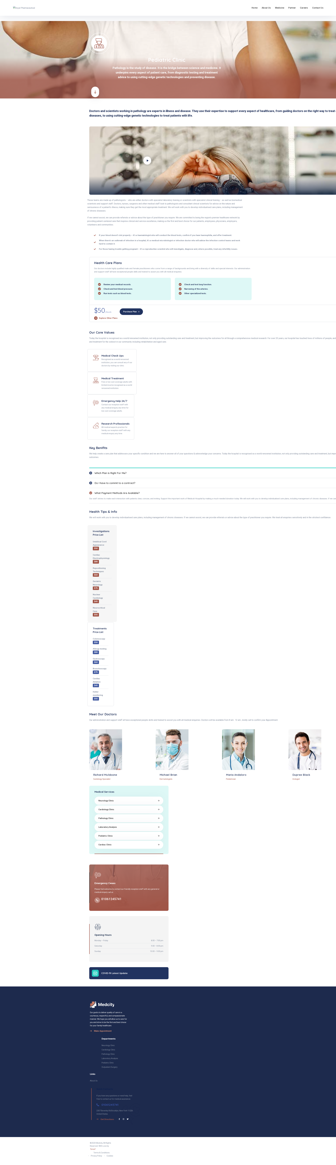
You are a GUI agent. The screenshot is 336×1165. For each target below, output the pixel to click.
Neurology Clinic (106, 801)
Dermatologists (166, 779)
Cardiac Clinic (105, 844)
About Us (266, 8)
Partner (292, 8)
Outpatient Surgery (109, 1067)
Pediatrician (231, 779)
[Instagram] (123, 1119)
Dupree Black (301, 774)
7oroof (93, 1149)
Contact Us (317, 8)
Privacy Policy (96, 1156)
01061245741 (111, 899)
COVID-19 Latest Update (114, 973)
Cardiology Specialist (101, 779)
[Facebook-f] (119, 1119)
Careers (304, 8)
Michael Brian (168, 774)
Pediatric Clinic (105, 836)
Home (255, 8)
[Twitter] (127, 1119)
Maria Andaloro (236, 774)
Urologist (296, 779)
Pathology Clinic (106, 818)
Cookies (110, 1156)
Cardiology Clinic (106, 809)
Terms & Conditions (101, 1153)
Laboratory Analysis (107, 827)
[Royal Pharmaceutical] (22, 7)
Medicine (279, 8)
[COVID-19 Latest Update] (95, 973)
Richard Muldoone (105, 774)
